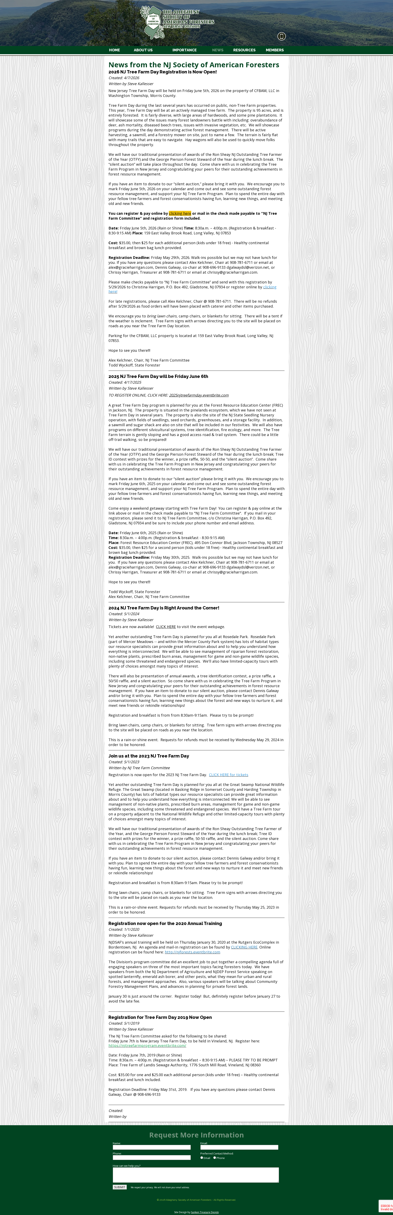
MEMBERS (275, 50)
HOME (114, 50)
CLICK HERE (166, 626)
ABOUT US (143, 50)
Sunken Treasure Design (205, 1212)
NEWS (217, 50)
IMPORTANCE (185, 50)
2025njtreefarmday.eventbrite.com (199, 395)
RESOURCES (244, 50)
